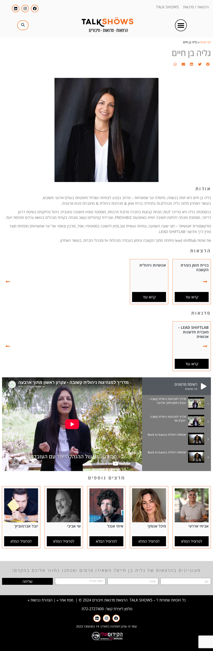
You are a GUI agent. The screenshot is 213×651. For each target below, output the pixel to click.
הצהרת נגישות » (40, 599)
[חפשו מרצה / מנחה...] (22, 25)
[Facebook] (34, 8)
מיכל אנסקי (156, 526)
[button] (181, 25)
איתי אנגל (115, 526)
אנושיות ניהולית (152, 265)
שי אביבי (74, 526)
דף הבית (205, 42)
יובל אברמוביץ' (26, 526)
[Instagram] (25, 8)
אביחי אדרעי (198, 526)
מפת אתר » (65, 599)
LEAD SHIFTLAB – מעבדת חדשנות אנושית (193, 332)
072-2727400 (93, 608)
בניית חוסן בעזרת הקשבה (195, 267)
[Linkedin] (15, 8)
